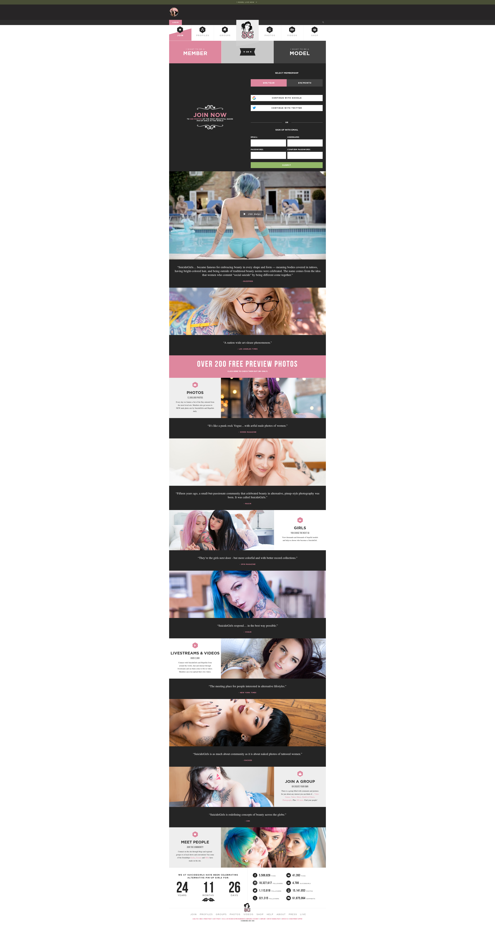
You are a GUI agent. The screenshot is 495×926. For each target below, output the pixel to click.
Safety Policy (216, 919)
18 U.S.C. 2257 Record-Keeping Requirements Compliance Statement (240, 919)
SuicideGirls (247, 22)
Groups (225, 35)
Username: (293, 137)
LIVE (303, 914)
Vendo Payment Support (295, 919)
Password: (257, 149)
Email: (254, 137)
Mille (207, 857)
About (281, 914)
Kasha (193, 857)
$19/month (304, 83)
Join (180, 35)
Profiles (202, 35)
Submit (286, 165)
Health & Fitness (308, 797)
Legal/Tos (195, 919)
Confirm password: (299, 149)
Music (299, 797)
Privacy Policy (208, 919)
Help (270, 914)
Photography (287, 800)
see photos (196, 119)
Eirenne (199, 857)
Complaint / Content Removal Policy (270, 919)
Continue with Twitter (286, 108)
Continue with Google (287, 98)
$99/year (269, 83)
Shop (314, 35)
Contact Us (285, 919)
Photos (270, 35)
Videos (292, 35)
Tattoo (293, 797)
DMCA (201, 919)
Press (293, 914)
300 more (299, 800)
